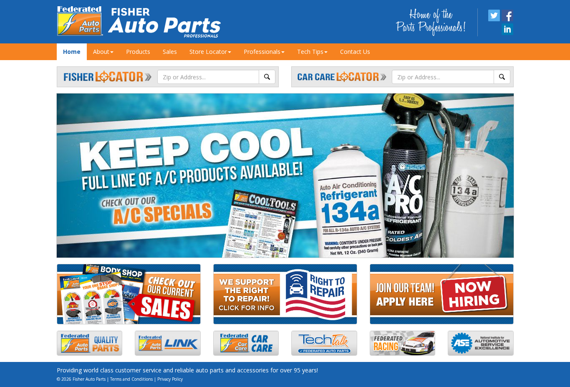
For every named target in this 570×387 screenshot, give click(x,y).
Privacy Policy (170, 379)
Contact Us (355, 52)
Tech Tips (310, 52)
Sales (170, 52)
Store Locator (208, 52)
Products (138, 52)
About (101, 52)
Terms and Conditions (131, 379)
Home (72, 52)
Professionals (262, 52)
